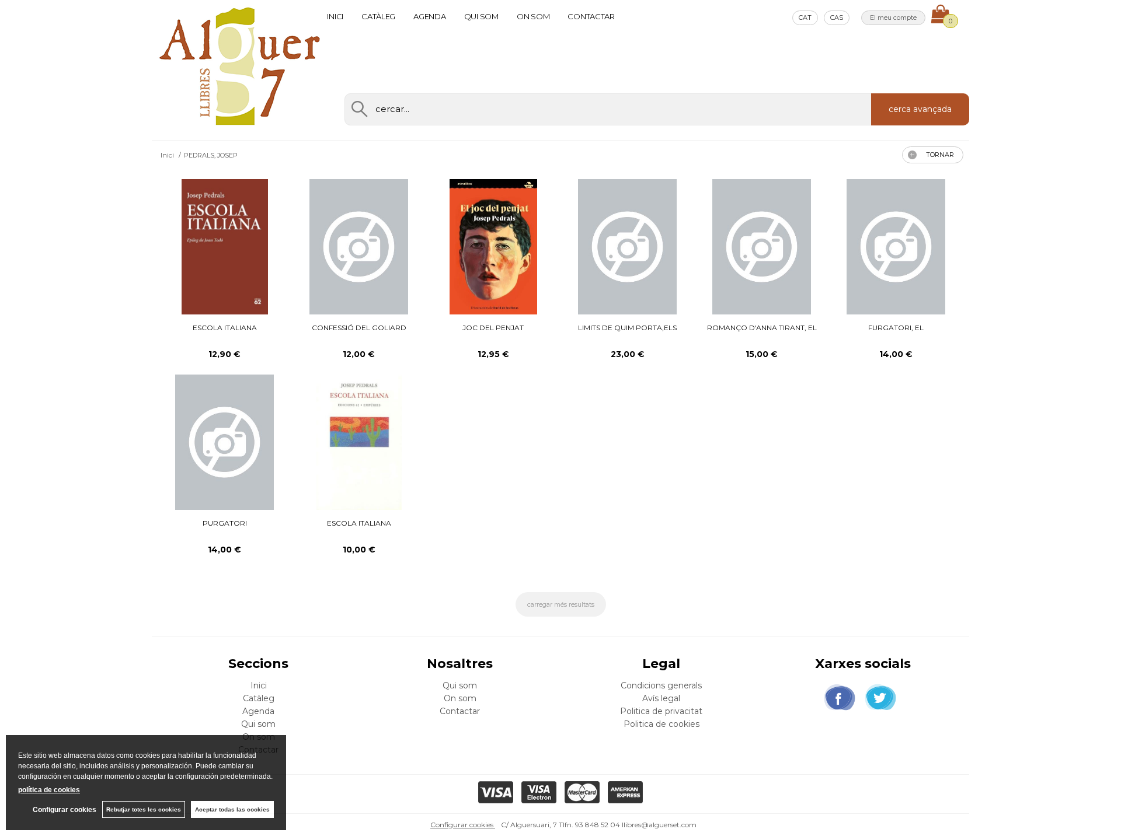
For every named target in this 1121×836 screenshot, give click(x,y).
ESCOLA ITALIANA (225, 327)
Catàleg (378, 16)
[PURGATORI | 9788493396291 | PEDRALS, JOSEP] (224, 442)
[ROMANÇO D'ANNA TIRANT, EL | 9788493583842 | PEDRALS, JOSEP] (761, 246)
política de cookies (49, 790)
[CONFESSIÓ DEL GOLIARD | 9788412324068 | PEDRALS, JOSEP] (358, 246)
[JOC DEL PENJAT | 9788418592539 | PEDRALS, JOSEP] (493, 246)
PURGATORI (225, 523)
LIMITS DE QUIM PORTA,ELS (627, 327)
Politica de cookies (661, 724)
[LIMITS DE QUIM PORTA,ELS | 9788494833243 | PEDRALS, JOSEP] (627, 246)
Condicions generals (661, 685)
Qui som (481, 16)
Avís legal (661, 698)
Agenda (429, 16)
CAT (805, 17)
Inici (335, 16)
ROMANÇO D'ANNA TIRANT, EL (762, 327)
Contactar (591, 16)
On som (533, 16)
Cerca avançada (920, 109)
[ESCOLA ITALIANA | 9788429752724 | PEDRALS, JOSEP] (359, 442)
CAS (836, 17)
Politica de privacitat (661, 711)
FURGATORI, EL (896, 327)
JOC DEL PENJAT (493, 327)
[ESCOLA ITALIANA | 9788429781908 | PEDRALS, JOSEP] (225, 246)
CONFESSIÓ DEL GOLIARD (359, 327)
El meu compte (893, 17)
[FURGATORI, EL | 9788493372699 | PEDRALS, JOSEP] (896, 246)
